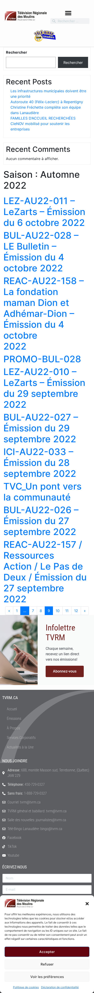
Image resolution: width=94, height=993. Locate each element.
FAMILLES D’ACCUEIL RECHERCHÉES (43, 118)
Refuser (47, 964)
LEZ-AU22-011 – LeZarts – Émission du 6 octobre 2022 (44, 211)
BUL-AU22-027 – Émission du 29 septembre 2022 (40, 428)
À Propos (13, 728)
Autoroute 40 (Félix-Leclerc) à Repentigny (46, 102)
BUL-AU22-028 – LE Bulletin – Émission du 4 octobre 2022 (40, 252)
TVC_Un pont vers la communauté (42, 492)
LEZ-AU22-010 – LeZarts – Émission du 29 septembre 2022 (44, 388)
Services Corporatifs (21, 737)
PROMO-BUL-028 (42, 359)
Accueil (12, 709)
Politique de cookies (26, 987)
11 (66, 610)
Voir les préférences (47, 977)
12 (76, 610)
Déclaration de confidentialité (60, 987)
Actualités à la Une (20, 747)
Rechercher (16, 52)
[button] (87, 903)
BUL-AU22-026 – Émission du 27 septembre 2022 (40, 520)
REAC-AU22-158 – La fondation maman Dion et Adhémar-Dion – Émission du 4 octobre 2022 (43, 313)
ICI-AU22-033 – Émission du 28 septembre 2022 (39, 462)
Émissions (14, 718)
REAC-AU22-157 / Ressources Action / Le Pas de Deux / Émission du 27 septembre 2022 (45, 572)
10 (58, 610)
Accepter (47, 952)
